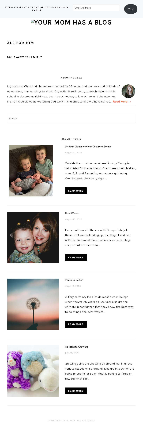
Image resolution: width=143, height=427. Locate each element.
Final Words (72, 213)
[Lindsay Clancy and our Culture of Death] (33, 171)
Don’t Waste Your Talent (24, 57)
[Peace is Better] (33, 305)
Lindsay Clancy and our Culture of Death (88, 146)
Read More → (122, 101)
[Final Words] (33, 238)
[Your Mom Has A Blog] (71, 22)
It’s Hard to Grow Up (76, 346)
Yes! (130, 9)
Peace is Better (74, 280)
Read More (76, 190)
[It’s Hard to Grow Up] (33, 371)
